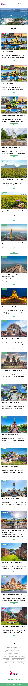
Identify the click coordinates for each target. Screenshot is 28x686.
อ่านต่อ (14, 60)
